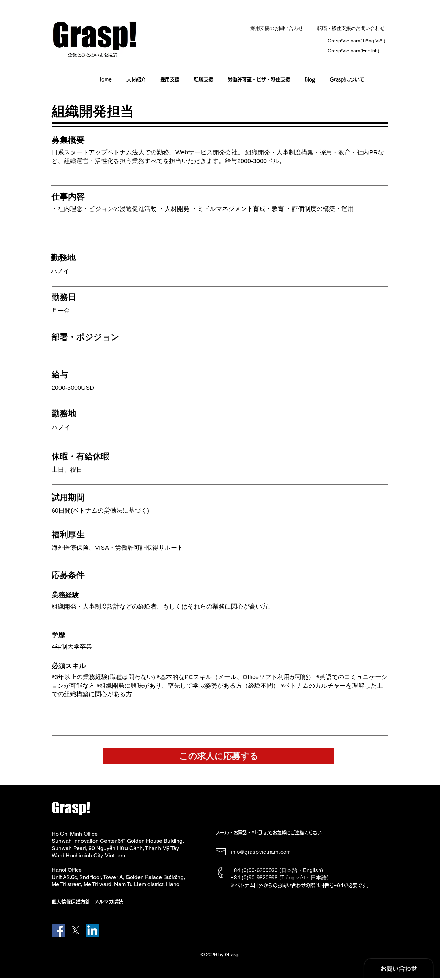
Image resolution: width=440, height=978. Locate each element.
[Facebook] (58, 930)
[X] (75, 930)
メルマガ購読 (108, 901)
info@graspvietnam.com (261, 852)
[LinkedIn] (92, 930)
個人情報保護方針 (71, 901)
